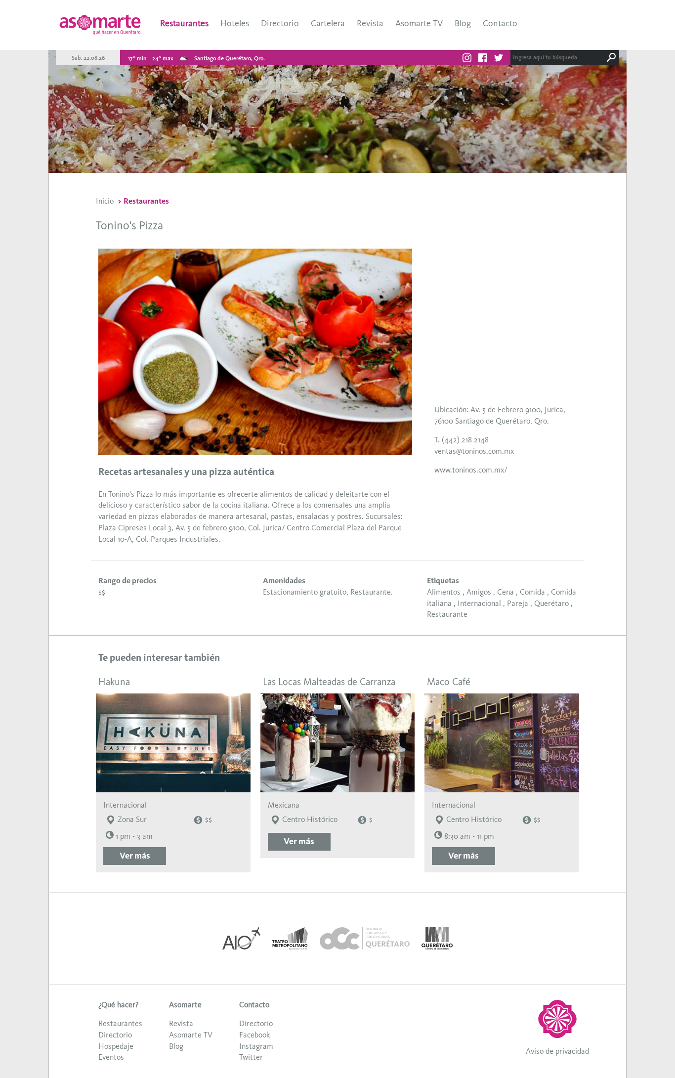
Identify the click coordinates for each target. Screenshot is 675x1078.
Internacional (479, 603)
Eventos (111, 1057)
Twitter (251, 1057)
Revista (370, 23)
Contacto (500, 23)
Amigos (478, 592)
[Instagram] (467, 59)
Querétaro (551, 603)
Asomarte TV (419, 23)
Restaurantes (184, 23)
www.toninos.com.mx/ (470, 469)
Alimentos (444, 592)
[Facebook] (482, 59)
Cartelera (328, 23)
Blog (463, 23)
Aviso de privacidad (557, 1051)
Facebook (254, 1034)
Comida (532, 592)
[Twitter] (498, 59)
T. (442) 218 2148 (461, 439)
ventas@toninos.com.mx (474, 451)
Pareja (517, 603)
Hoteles (234, 23)
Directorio (280, 23)
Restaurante (447, 614)
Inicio (105, 201)
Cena (505, 592)
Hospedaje (115, 1046)
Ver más (135, 855)
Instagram (256, 1046)
